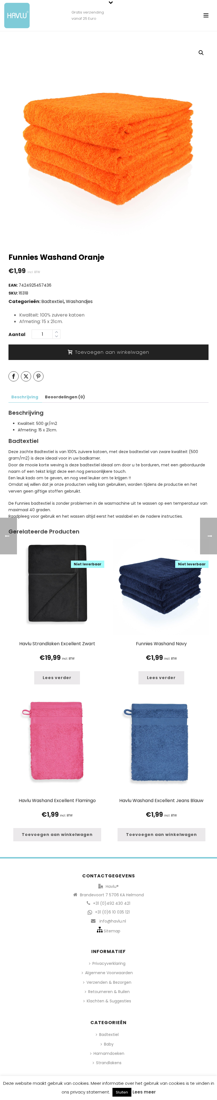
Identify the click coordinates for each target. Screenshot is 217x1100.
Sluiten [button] (122, 1092)
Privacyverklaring (108, 963)
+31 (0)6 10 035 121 (112, 912)
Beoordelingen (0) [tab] (65, 397)
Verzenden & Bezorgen (108, 982)
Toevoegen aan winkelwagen (112, 352)
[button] (201, 53)
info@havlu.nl (112, 921)
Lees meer (144, 1092)
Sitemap (112, 931)
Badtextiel (52, 301)
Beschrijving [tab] (24, 397)
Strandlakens (108, 1063)
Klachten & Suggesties (109, 1001)
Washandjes (79, 301)
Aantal (16, 334)
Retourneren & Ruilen (109, 991)
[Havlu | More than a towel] (15, 12)
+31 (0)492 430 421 (111, 903)
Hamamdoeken (109, 1053)
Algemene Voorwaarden (109, 973)
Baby (109, 1044)
